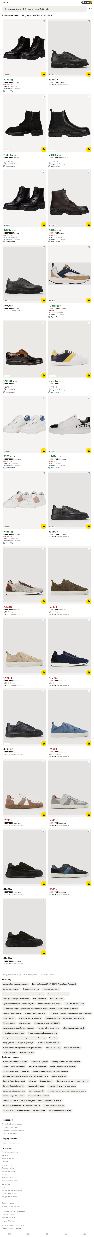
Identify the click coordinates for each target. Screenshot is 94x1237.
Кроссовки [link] (57, 308)
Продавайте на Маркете (11, 1127)
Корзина (65, 1234)
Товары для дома (8, 1171)
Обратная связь (8, 1214)
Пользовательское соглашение (13, 1211)
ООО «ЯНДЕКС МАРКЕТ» (17, 1225)
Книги (4, 1187)
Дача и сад (6, 1184)
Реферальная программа (11, 1143)
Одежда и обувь (8, 1168)
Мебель (5, 1155)
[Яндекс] (19, 1228)
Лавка (28, 1234)
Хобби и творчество (9, 1181)
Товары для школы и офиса (12, 1190)
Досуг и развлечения (10, 1152)
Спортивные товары (9, 1193)
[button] (90, 9)
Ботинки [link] (11, 82)
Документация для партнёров (13, 1130)
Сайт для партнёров (9, 1134)
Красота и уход (7, 1178)
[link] (15, 984)
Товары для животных (10, 1197)
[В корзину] (43, 74)
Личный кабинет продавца (12, 1124)
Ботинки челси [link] (59, 158)
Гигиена (5, 1162)
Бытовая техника (8, 1158)
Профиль (84, 1234)
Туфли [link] (10, 384)
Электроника (7, 1165)
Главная (9, 1234)
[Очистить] (84, 9)
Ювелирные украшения (11, 1206)
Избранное (47, 1234)
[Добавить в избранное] (43, 21)
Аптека (4, 1174)
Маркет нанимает (8, 1218)
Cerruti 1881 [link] (7, 82)
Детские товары (8, 1203)
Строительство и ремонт (11, 1200)
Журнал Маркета (8, 1221)
